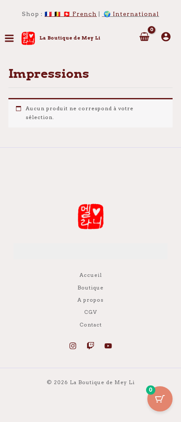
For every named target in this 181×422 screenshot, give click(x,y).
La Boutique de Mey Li (70, 38)
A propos (90, 300)
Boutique (90, 288)
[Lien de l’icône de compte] (166, 37)
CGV (90, 312)
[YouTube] (108, 346)
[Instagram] (73, 346)
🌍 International (131, 14)
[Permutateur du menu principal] (9, 38)
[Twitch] (90, 346)
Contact (91, 325)
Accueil (91, 275)
